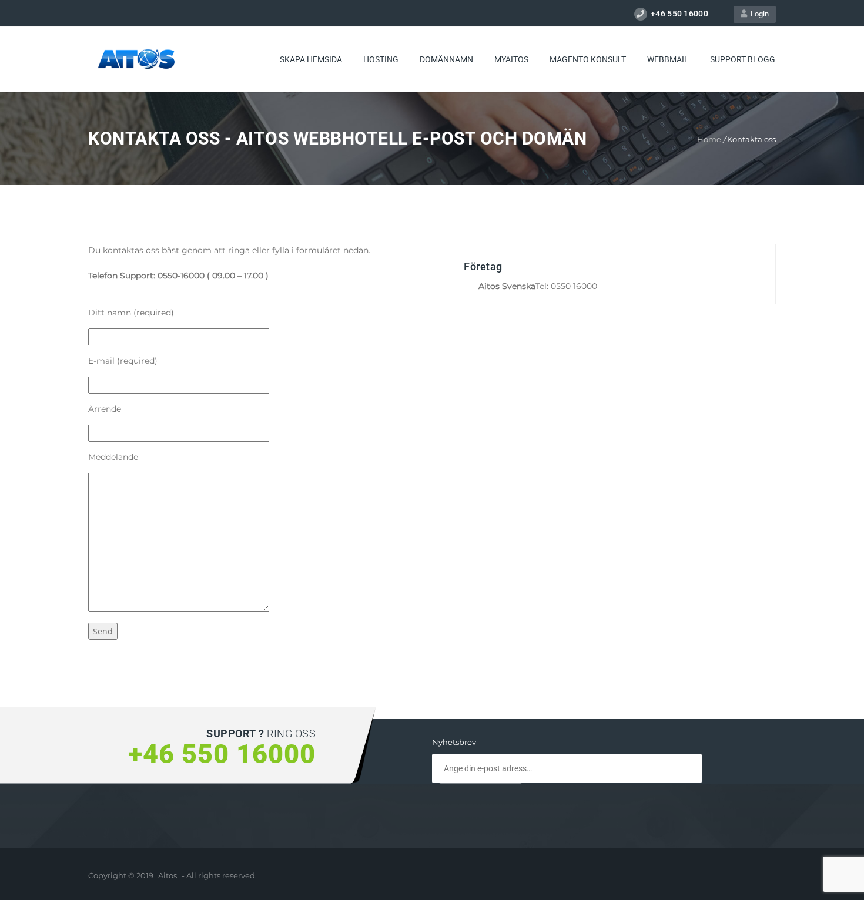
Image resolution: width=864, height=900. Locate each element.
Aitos (167, 875)
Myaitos (511, 59)
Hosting (380, 59)
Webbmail (668, 59)
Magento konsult (588, 59)
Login (758, 13)
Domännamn (446, 59)
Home (709, 139)
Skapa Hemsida (311, 59)
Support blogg (742, 59)
